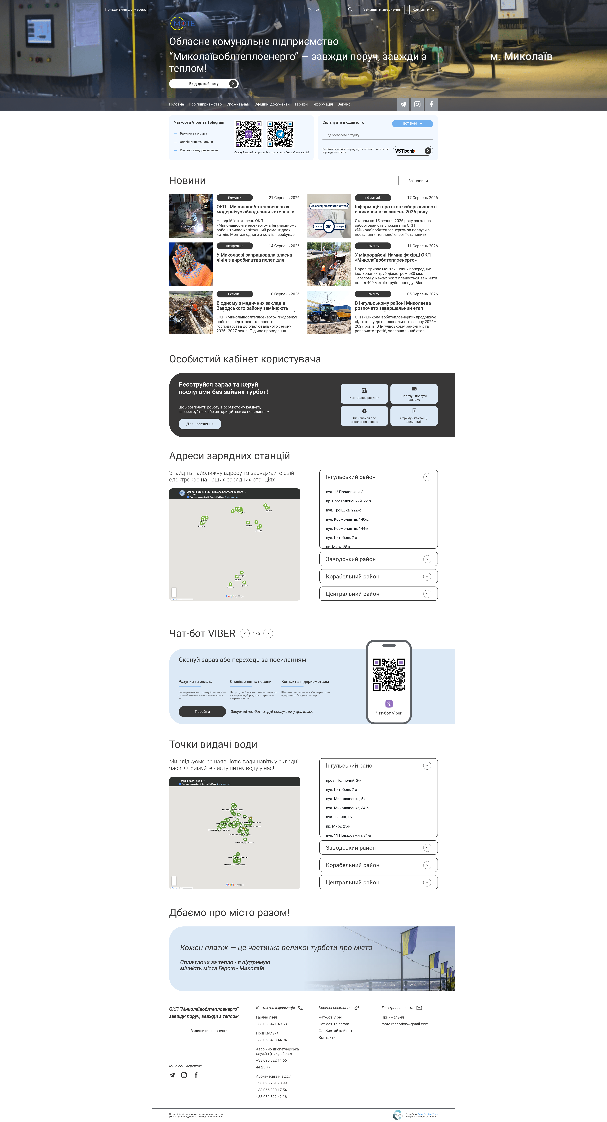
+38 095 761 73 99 (271, 1083)
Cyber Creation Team (427, 1114)
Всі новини (418, 181)
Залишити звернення (382, 9)
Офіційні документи (272, 104)
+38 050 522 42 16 (271, 1097)
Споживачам (238, 104)
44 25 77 (263, 1067)
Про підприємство (205, 104)
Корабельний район (353, 576)
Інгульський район (351, 477)
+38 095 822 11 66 (271, 1060)
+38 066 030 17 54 (271, 1090)
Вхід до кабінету (204, 84)
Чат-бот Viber (330, 1017)
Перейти (202, 711)
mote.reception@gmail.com (405, 1024)
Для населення (200, 424)
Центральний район (353, 594)
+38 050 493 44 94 (271, 1040)
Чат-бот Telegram (334, 1024)
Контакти (420, 9)
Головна (176, 104)
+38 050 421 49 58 (271, 1024)
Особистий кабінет (336, 1031)
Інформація (323, 104)
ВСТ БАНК (411, 123)
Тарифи (301, 104)
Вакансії (345, 104)
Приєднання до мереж (125, 9)
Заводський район (351, 559)
